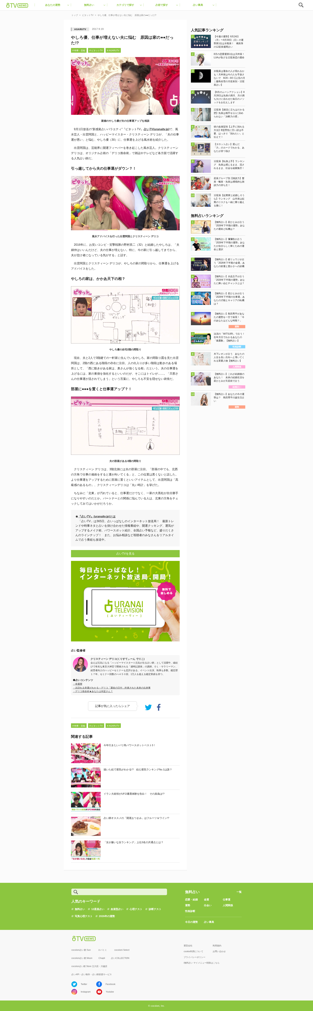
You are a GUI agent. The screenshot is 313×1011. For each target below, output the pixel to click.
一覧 (239, 891)
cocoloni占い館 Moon (81, 958)
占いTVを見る (125, 553)
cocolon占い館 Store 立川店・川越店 (89, 966)
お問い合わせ (219, 951)
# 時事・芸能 (78, 50)
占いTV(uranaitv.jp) (156, 129)
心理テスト (136, 909)
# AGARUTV (113, 50)
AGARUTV (80, 29)
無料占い (80, 909)
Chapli (102, 958)
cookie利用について (193, 951)
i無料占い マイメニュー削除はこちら (202, 963)
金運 (206, 899)
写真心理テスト (84, 916)
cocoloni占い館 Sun (81, 950)
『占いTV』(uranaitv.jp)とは (97, 516)
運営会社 (188, 945)
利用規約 (217, 945)
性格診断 (190, 911)
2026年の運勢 (107, 916)
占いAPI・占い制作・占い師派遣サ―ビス (91, 974)
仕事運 (226, 899)
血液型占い (117, 909)
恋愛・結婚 (191, 899)
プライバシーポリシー (194, 957)
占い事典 (209, 921)
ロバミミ (102, 950)
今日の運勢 (191, 921)
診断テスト (155, 909)
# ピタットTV (96, 50)
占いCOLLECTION (120, 958)
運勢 (187, 905)
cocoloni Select (121, 950)
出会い (208, 905)
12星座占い (97, 909)
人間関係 (228, 905)
